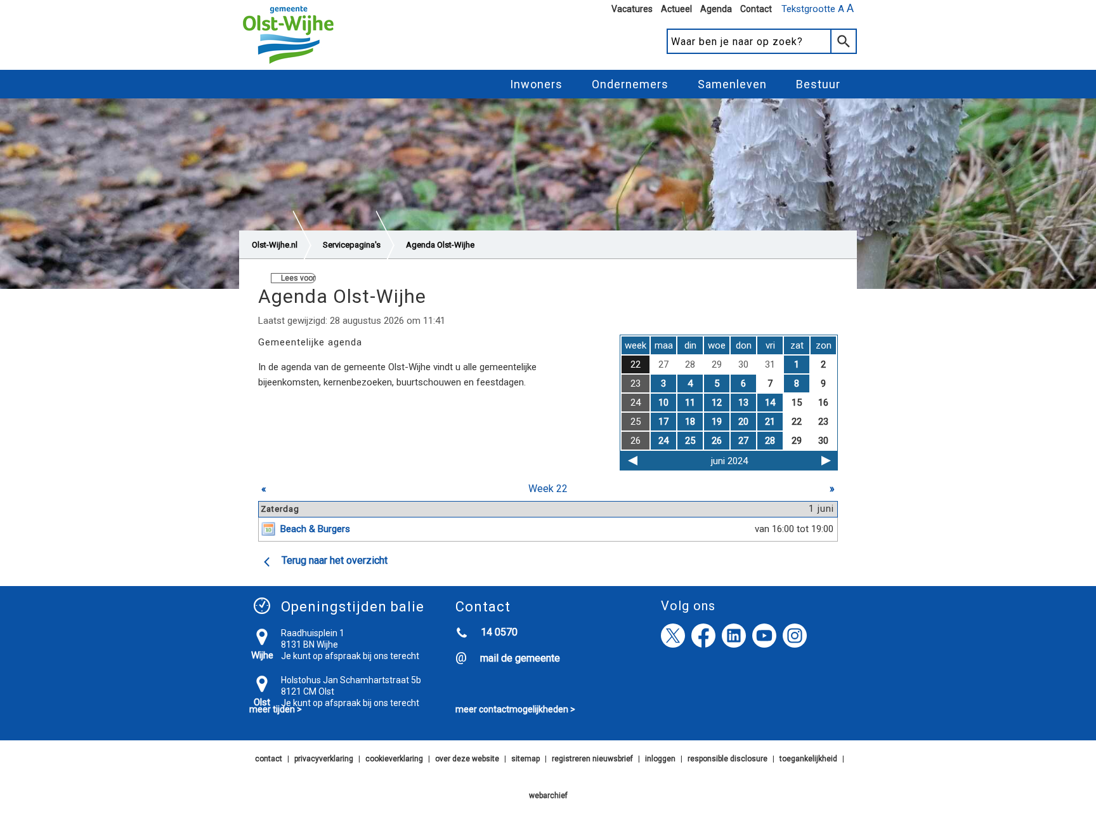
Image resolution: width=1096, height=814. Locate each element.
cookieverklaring (394, 758)
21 (770, 421)
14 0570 (499, 632)
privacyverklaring (323, 758)
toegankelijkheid (808, 758)
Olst (262, 702)
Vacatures (632, 9)
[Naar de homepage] (288, 64)
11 (690, 402)
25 (690, 440)
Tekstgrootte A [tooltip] (817, 8)
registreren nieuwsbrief (592, 758)
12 (717, 402)
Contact (756, 9)
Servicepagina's (352, 245)
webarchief (548, 795)
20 (743, 421)
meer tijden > (275, 709)
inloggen (660, 758)
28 (770, 440)
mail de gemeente (520, 658)
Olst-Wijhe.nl (274, 245)
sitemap (525, 758)
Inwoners (536, 84)
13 (743, 402)
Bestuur (818, 84)
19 (717, 421)
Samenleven (732, 84)
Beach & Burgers (315, 529)
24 (663, 440)
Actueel (676, 9)
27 (743, 440)
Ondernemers (630, 84)
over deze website (467, 758)
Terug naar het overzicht (335, 560)
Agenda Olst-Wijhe (440, 245)
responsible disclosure (727, 758)
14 (770, 402)
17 (663, 421)
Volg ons (688, 605)
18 (690, 421)
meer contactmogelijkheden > (515, 709)
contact (268, 758)
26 (717, 440)
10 (663, 402)
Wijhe (262, 655)
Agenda (716, 9)
